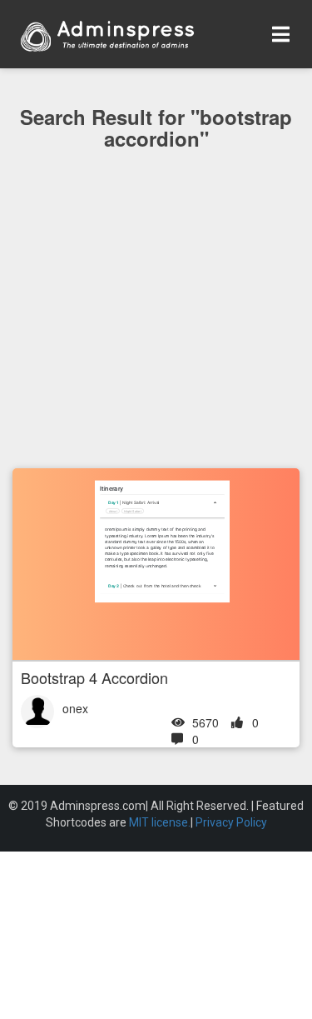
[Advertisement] (156, 342)
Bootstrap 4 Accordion (94, 677)
